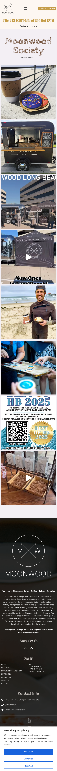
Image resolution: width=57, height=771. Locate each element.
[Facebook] (31, 648)
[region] (28, 748)
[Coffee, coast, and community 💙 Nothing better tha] (28, 312)
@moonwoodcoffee (29, 57)
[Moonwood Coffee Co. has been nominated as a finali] (28, 423)
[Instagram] (25, 648)
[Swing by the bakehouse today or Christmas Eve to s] (28, 478)
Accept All (28, 752)
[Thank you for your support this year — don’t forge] (28, 367)
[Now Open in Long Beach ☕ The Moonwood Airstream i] (28, 257)
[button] (25, 8)
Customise (28, 759)
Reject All (29, 766)
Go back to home (28, 26)
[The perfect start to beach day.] (28, 92)
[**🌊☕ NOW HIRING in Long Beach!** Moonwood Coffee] (28, 202)
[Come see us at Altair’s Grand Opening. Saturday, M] (28, 147)
